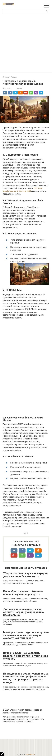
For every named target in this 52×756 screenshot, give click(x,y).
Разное (19, 89)
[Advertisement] (26, 44)
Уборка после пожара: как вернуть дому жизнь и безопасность (25, 575)
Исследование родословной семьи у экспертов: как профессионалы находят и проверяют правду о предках (26, 678)
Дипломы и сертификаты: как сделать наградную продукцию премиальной (23, 612)
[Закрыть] (2, 754)
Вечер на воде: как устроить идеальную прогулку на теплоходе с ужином (25, 655)
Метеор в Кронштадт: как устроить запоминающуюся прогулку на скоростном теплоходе (26, 635)
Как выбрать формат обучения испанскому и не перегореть (23, 593)
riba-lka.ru (30, 754)
